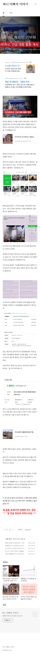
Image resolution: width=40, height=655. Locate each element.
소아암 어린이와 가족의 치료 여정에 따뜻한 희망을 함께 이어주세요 (13, 69)
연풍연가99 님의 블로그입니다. (12, 616)
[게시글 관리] (12, 529)
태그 (11, 12)
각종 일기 (8, 539)
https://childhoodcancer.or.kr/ (16, 62)
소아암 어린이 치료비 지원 (13, 65)
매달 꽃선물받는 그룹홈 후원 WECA (17, 81)
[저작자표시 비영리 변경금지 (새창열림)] (28, 530)
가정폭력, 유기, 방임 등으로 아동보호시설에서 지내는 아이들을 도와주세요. (19, 85)
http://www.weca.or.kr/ (14, 78)
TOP (35, 648)
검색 (30, 4)
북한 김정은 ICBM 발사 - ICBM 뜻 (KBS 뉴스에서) (15, 544)
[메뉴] (35, 4)
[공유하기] (10, 529)
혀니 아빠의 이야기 (15, 4)
